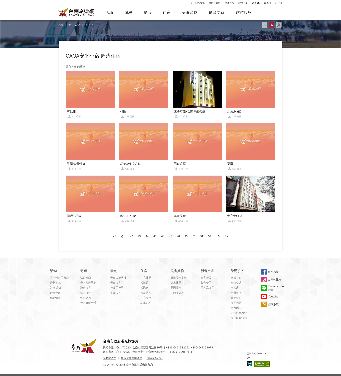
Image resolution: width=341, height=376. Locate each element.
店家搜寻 (175, 282)
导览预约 (236, 297)
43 (139, 236)
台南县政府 (214, 2)
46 (162, 236)
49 (186, 236)
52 (209, 236)
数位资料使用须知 (131, 358)
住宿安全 (145, 297)
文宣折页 (206, 277)
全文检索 (229, 2)
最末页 (226, 236)
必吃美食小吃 (178, 277)
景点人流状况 (118, 277)
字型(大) (279, 25)
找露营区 (145, 292)
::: (192, 3)
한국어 (278, 2)
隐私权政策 (109, 358)
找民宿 (144, 287)
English (256, 2)
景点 (147, 12)
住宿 (166, 12)
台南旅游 (273, 271)
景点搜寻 (115, 282)
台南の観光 (274, 279)
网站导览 (200, 2)
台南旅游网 (76, 12)
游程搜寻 (85, 287)
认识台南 (85, 277)
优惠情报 (55, 297)
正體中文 (242, 2)
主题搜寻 (115, 292)
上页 (218, 236)
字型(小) (264, 25)
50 (194, 236)
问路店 (235, 287)
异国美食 (175, 287)
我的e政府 (249, 364)
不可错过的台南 (59, 277)
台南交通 (236, 282)
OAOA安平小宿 (83, 24)
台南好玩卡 (87, 302)
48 (178, 236)
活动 (109, 12)
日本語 (267, 2)
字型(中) (271, 25)
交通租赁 (236, 292)
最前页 (114, 236)
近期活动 (55, 287)
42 (131, 236)
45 (154, 236)
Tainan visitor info (276, 287)
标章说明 (145, 302)
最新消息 (55, 282)
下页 (122, 236)
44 (147, 236)
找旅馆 (144, 282)
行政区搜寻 (117, 287)
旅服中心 (236, 277)
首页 (61, 24)
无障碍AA (262, 364)
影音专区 (206, 282)
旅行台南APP (239, 313)
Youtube (273, 296)
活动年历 (55, 292)
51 (201, 236)
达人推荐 (85, 292)
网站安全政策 (155, 358)
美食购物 (189, 12)
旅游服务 (243, 12)
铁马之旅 (85, 297)
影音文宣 (216, 12)
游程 (128, 12)
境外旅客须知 (239, 317)
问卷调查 (236, 307)
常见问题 (236, 302)
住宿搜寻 (145, 277)
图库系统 (206, 287)
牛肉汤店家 (177, 292)
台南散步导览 (88, 282)
